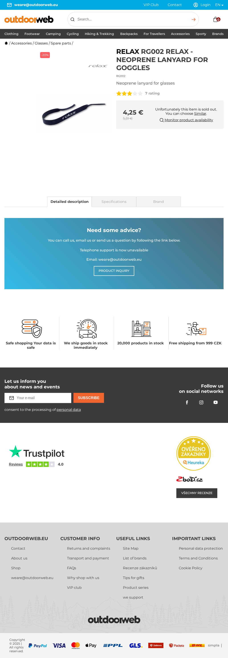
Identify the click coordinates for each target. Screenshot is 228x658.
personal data (69, 410)
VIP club (74, 587)
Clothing (11, 34)
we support (133, 597)
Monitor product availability (189, 120)
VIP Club (151, 5)
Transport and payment (88, 558)
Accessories (180, 34)
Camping (53, 34)
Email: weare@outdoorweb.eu (114, 259)
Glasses (41, 43)
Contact (175, 5)
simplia (213, 645)
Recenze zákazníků (140, 568)
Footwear (32, 34)
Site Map (130, 548)
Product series (136, 587)
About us (19, 558)
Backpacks (129, 34)
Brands (218, 34)
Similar (200, 113)
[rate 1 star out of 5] (119, 93)
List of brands (135, 558)
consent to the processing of (42, 410)
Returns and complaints (88, 548)
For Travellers (154, 34)
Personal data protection (201, 548)
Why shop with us (83, 578)
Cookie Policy (190, 568)
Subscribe (89, 398)
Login (206, 5)
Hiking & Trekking (99, 34)
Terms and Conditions (198, 558)
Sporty (201, 34)
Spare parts (61, 43)
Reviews (16, 464)
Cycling (73, 34)
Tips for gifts (133, 578)
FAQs (71, 568)
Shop (15, 568)
